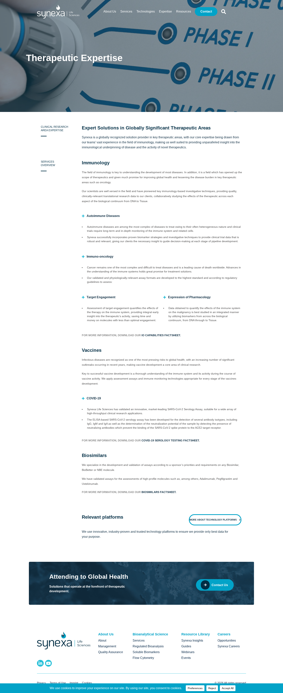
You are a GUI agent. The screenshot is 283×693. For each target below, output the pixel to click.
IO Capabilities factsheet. (161, 335)
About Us (109, 11)
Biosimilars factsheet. (159, 492)
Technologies (145, 11)
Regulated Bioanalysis (148, 646)
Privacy (41, 682)
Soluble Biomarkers (146, 652)
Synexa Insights (192, 640)
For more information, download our (112, 335)
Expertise (165, 11)
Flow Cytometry (143, 657)
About (102, 640)
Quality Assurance (110, 652)
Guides (186, 646)
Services (126, 11)
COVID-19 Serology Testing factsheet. (171, 440)
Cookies (87, 682)
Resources (183, 11)
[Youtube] (48, 663)
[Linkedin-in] (40, 663)
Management (107, 646)
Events (186, 657)
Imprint (74, 682)
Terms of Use (58, 682)
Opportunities (227, 640)
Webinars (187, 652)
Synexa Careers (229, 646)
